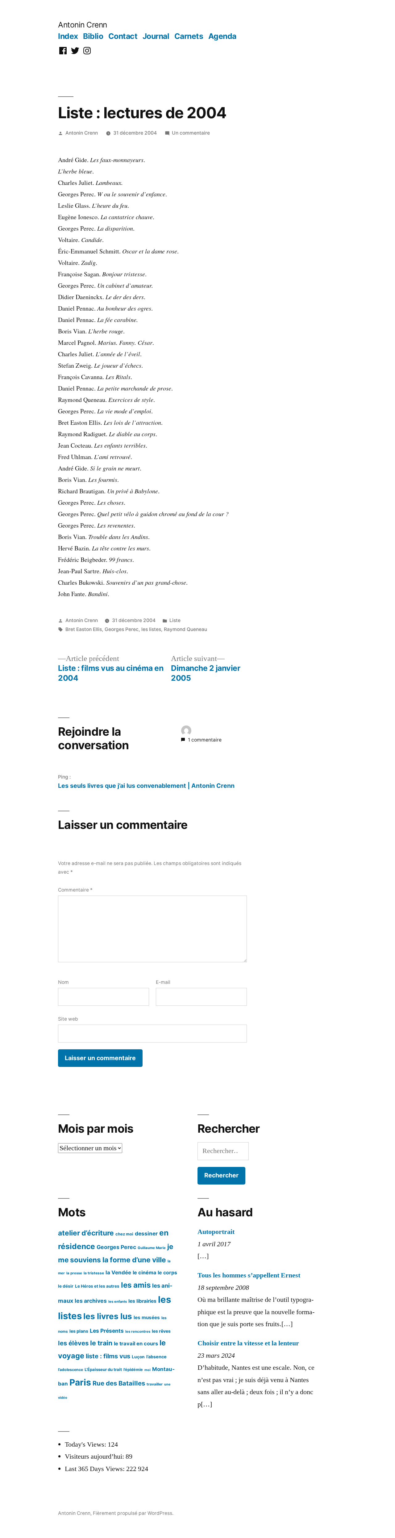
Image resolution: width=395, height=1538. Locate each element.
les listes (151, 629)
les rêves (161, 1331)
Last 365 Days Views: (95, 1469)
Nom (63, 982)
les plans (78, 1331)
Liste (175, 620)
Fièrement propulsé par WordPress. (133, 1513)
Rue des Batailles (119, 1383)
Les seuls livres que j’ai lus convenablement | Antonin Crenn (146, 785)
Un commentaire (191, 133)
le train (101, 1343)
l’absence (156, 1356)
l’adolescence (70, 1369)
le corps (167, 1273)
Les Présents (107, 1330)
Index (68, 36)
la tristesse (94, 1273)
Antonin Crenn (82, 24)
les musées (147, 1317)
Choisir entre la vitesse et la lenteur (248, 1343)
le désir (65, 1286)
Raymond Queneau (185, 629)
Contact (123, 36)
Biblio (93, 36)
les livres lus (107, 1316)
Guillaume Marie (152, 1248)
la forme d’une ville (134, 1260)
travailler (155, 1384)
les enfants (117, 1301)
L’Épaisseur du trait (103, 1369)
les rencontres (137, 1331)
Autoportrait (216, 1231)
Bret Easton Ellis (83, 629)
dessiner (146, 1233)
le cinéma (144, 1272)
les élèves (73, 1343)
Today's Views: (86, 1444)
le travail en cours (136, 1343)
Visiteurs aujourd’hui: (95, 1456)
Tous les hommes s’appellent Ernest (249, 1275)
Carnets (188, 36)
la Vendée (118, 1272)
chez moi (124, 1233)
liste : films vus (108, 1356)
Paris (80, 1382)
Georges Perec (122, 629)
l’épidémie (133, 1369)
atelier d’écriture (86, 1233)
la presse (74, 1273)
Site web (68, 1019)
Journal (156, 36)
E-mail (163, 982)
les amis (136, 1285)
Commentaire (75, 890)
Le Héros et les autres (97, 1286)
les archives (91, 1301)
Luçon (138, 1356)
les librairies (142, 1301)
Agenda (222, 36)
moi (147, 1370)
